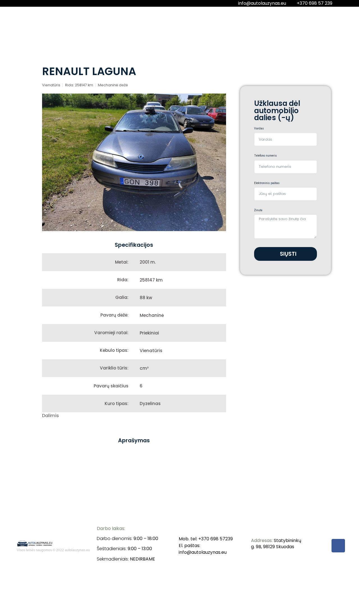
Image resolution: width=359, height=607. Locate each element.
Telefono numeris (265, 155)
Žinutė (258, 210)
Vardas (259, 128)
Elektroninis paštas (267, 183)
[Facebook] (338, 545)
